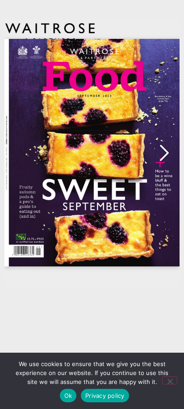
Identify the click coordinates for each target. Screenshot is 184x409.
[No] (169, 380)
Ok (68, 395)
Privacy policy (105, 395)
